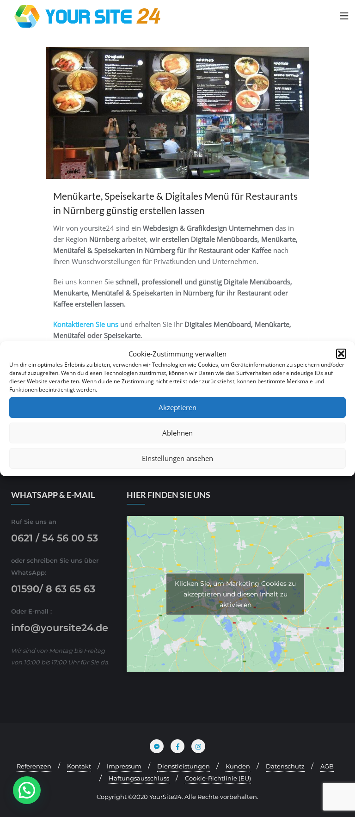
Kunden (238, 766)
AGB (327, 766)
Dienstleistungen (183, 766)
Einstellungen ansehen (177, 458)
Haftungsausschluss (139, 778)
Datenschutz (285, 766)
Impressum (124, 766)
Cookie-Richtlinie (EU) (218, 778)
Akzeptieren (177, 407)
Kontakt (79, 766)
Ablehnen (177, 432)
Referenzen (34, 766)
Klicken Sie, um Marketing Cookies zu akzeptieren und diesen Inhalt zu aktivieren (235, 593)
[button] (341, 353)
